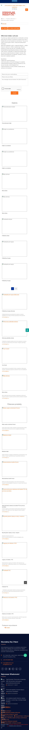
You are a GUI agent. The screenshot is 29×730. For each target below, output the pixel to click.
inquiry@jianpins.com (8, 663)
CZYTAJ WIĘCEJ (5, 317)
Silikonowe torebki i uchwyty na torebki (11, 723)
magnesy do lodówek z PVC (7, 559)
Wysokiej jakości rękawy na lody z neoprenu (10, 532)
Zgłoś (5, 28)
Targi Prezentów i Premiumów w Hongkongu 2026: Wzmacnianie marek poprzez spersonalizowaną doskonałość (16, 681)
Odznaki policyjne (6, 711)
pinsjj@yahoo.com (7, 664)
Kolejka (8, 627)
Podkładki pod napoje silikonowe (8, 311)
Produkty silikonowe (10, 18)
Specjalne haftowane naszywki (9, 721)
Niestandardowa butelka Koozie (8, 478)
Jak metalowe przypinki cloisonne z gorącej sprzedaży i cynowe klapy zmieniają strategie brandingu (16, 699)
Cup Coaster (4, 365)
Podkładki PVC (5, 586)
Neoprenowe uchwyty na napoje (10, 714)
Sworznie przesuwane (7, 716)
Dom (3, 18)
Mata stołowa (4, 392)
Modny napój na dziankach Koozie (8, 424)
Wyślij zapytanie (14, 28)
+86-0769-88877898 (8, 660)
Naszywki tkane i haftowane (22, 716)
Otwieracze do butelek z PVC (7, 613)
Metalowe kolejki (5, 451)
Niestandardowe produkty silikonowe (11, 712)
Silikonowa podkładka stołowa (8, 338)
